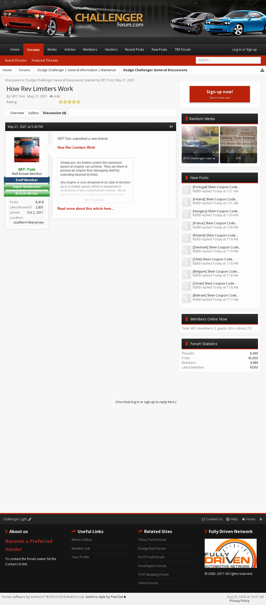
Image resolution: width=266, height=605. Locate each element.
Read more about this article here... (85, 209)
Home (14, 49)
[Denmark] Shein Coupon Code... (217, 247)
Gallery (33, 113)
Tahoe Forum (148, 583)
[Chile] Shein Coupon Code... (214, 259)
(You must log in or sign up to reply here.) (146, 402)
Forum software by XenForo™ (43, 597)
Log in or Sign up (244, 49)
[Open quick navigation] (263, 70)
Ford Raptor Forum (152, 566)
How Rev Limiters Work (76, 147)
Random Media (202, 118)
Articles (69, 49)
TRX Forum (183, 49)
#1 (172, 126)
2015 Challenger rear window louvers (209, 158)
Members (90, 49)
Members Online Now (208, 319)
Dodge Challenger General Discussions (54, 80)
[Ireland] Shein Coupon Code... (215, 199)
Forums (33, 50)
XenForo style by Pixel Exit (104, 597)
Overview (17, 113)
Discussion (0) (54, 113)
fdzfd (254, 367)
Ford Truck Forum (151, 557)
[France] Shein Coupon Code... (215, 223)
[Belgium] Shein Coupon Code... (216, 271)
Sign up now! (220, 94)
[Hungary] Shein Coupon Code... (216, 211)
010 (238, 158)
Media (52, 49)
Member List (81, 548)
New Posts (199, 177)
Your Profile (80, 557)
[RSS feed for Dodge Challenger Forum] (261, 519)
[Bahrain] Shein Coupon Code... (216, 295)
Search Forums (15, 60)
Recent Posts (134, 49)
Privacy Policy (239, 601)
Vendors (111, 49)
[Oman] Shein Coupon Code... (214, 283)
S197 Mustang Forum (153, 574)
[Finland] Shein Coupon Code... (215, 235)
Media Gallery (82, 539)
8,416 (40, 202)
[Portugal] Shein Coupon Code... (216, 187)
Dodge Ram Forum (152, 548)
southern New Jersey (29, 222)
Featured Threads (45, 60)
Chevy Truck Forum (152, 539)
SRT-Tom (107, 80)
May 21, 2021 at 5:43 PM (25, 126)
